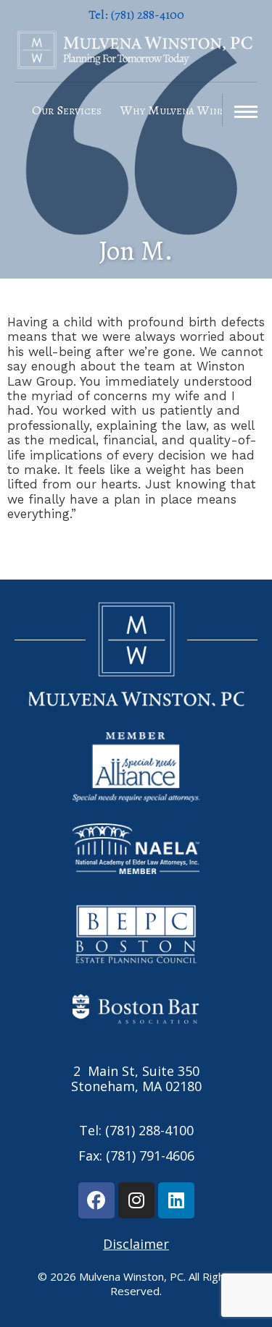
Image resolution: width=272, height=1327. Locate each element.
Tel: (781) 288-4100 (136, 1130)
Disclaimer (136, 1243)
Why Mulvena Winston (182, 110)
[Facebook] (96, 1200)
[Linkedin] (176, 1200)
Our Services (67, 110)
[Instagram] (136, 1200)
